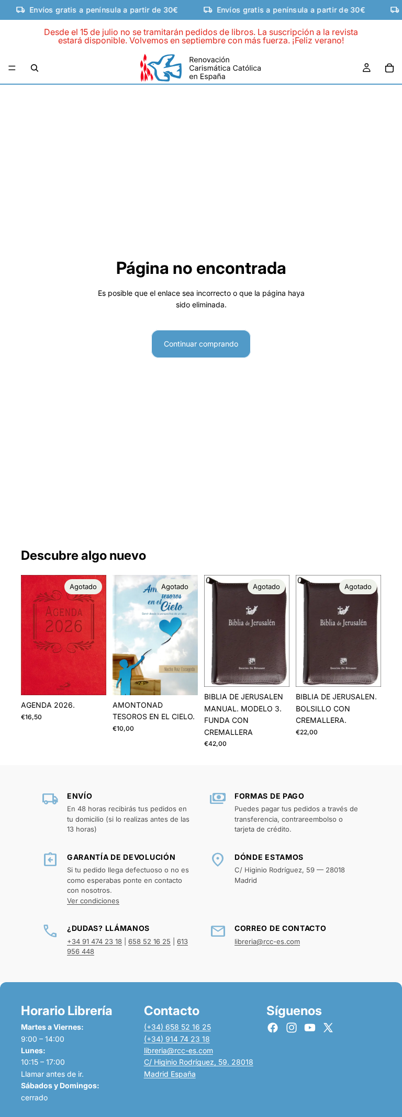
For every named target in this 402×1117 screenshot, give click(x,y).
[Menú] (12, 68)
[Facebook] (272, 1027)
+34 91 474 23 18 (94, 941)
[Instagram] (291, 1027)
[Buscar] (34, 67)
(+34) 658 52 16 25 (177, 1026)
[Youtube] (310, 1027)
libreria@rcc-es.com (267, 941)
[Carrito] (389, 67)
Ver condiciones (93, 900)
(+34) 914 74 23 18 (177, 1038)
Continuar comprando (201, 343)
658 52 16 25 (149, 941)
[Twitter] (328, 1027)
